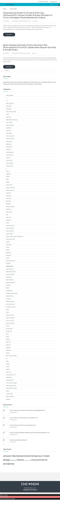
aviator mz (8, 195)
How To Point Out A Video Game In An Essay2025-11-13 (24, 417)
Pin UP (7, 326)
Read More (9, 34)
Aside (7, 179)
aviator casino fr (10, 190)
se (6, 358)
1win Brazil (8, 109)
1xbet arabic (9, 133)
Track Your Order (44, 1)
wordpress (8, 463)
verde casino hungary (11, 382)
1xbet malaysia (10, 152)
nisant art (35, 21)
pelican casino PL (10, 323)
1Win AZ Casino (10, 103)
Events (7, 258)
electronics (13, 460)
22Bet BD (8, 174)
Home (4, 9)
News (7, 309)
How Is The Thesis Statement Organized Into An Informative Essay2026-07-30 (29, 432)
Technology (9, 377)
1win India (8, 117)
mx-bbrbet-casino (10, 306)
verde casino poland (11, 385)
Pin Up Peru (9, 331)
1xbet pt (8, 157)
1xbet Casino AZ (10, 136)
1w (6, 100)
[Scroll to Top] (30, 493)
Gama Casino (6, 21)
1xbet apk (8, 130)
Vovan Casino (9, 393)
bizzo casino (9, 212)
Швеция (8, 399)
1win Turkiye (9, 122)
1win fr (7, 114)
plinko (7, 336)
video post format (27, 460)
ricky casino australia (11, 355)
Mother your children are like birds (18, 440)
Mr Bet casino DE (10, 301)
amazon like (9, 456)
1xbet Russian (9, 163)
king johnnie (9, 277)
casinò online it (9, 233)
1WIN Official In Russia (11, 119)
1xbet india (8, 144)
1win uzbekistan (10, 125)
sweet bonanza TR (10, 374)
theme (20, 459)
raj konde (34, 53)
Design (7, 250)
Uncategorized (9, 380)
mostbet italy (9, 290)
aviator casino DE (10, 187)
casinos (8, 241)
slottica (8, 364)
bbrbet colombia (10, 206)
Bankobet (8, 201)
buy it (41, 456)
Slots (7, 361)
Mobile (7, 288)
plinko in (8, 339)
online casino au (10, 315)
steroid (7, 369)
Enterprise (8, 252)
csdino (7, 247)
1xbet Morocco (10, 155)
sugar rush (8, 372)
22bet (7, 171)
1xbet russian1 (9, 165)
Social (7, 366)
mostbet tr (8, 298)
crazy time (8, 244)
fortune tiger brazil (10, 260)
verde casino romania (11, 388)
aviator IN (8, 193)
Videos (7, 391)
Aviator (7, 182)
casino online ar (10, 231)
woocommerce (39, 459)
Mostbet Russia (10, 296)
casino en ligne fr (10, 225)
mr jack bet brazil (10, 304)
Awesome (21, 456)
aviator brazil (9, 184)
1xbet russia (9, 160)
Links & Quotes (10, 279)
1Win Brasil (8, 106)
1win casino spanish (11, 111)
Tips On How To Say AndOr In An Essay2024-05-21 (23, 425)
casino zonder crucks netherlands (14, 236)
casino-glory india (10, 239)
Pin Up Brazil (9, 328)
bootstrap (32, 456)
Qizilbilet (8, 347)
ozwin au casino (10, 320)
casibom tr (8, 220)
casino (7, 222)
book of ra (8, 217)
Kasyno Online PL (10, 274)
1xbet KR (8, 149)
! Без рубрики (9, 95)
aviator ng (8, 198)
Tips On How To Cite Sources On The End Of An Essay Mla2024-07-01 (27, 410)
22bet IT (8, 176)
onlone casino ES (10, 317)
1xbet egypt (9, 141)
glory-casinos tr (10, 269)
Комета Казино (10, 396)
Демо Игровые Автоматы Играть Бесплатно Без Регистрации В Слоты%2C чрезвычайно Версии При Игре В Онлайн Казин (29, 47)
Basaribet (8, 203)
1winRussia (8, 127)
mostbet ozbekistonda (11, 293)
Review (8, 353)
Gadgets (8, 263)
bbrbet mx (8, 209)
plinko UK (8, 342)
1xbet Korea (9, 146)
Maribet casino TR (10, 282)
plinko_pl (8, 344)
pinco (7, 334)
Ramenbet (8, 350)
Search (51, 4)
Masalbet (8, 285)
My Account (54, 1)
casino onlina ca (10, 228)
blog (7, 214)
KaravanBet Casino (11, 271)
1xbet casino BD (10, 138)
